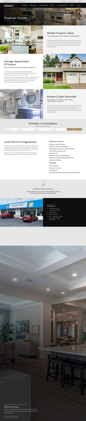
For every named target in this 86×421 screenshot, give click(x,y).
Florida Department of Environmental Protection (62, 148)
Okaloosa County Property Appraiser (58, 146)
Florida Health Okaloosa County (57, 151)
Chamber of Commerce (55, 168)
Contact (80, 1)
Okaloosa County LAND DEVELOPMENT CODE (61, 157)
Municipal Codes (53, 153)
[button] (24, 5)
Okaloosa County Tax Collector (57, 144)
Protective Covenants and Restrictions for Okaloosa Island (64, 172)
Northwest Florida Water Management (59, 155)
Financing (63, 1)
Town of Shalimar (53, 165)
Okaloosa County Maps (55, 160)
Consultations (72, 1)
